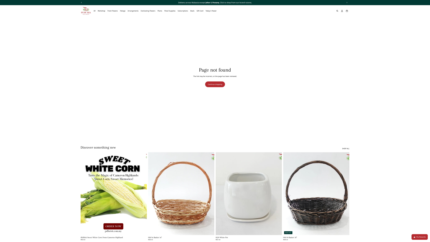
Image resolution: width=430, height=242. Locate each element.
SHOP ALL (345, 148)
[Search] (337, 10)
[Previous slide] (81, 2)
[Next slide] (346, 2)
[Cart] (346, 10)
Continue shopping (215, 84)
